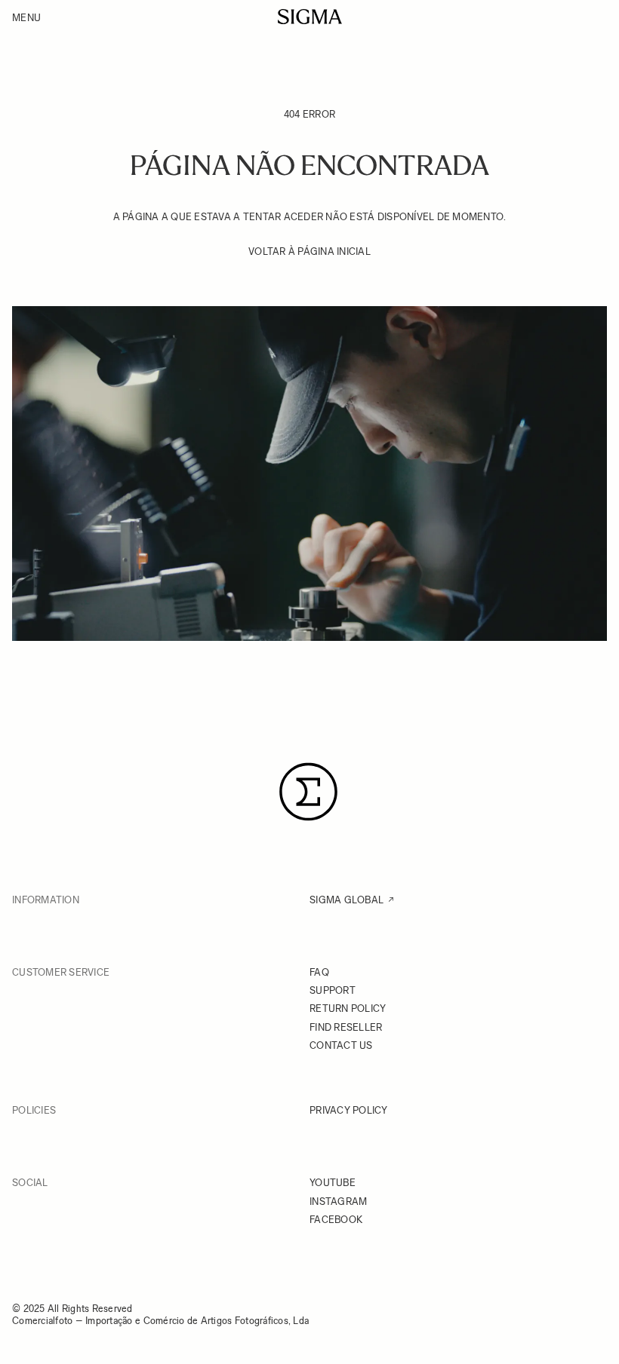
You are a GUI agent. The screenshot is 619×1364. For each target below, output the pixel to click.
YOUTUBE (333, 1182)
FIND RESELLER (346, 1027)
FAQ (319, 972)
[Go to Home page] (310, 16)
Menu (26, 17)
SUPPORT (333, 990)
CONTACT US (341, 1045)
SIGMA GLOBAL (346, 900)
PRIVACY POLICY (349, 1110)
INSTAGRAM (338, 1201)
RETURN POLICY (348, 1008)
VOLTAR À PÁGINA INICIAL (309, 251)
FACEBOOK (336, 1219)
